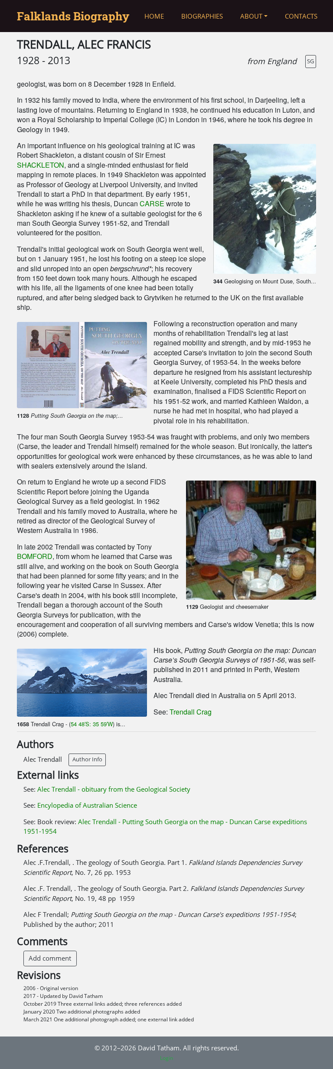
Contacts (301, 16)
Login (166, 1058)
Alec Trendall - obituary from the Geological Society (113, 789)
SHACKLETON (40, 165)
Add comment (50, 958)
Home (154, 16)
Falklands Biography (73, 16)
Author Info (87, 759)
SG (310, 61)
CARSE (152, 203)
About (251, 16)
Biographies (202, 16)
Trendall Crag (191, 712)
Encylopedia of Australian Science (87, 805)
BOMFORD (34, 556)
